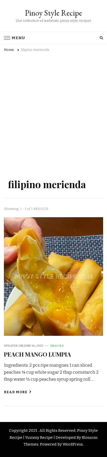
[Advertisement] (53, 122)
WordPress (73, 444)
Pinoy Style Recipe (53, 13)
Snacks (57, 345)
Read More (16, 392)
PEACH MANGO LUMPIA (37, 354)
